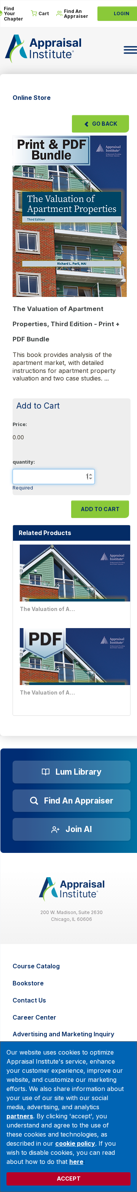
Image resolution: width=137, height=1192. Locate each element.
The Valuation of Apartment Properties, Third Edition (48, 609)
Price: (20, 424)
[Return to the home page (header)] (43, 49)
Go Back (104, 123)
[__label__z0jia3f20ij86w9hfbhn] (71, 889)
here (76, 1161)
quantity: (24, 462)
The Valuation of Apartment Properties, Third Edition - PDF (48, 692)
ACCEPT (69, 1178)
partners (19, 1116)
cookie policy (75, 1143)
